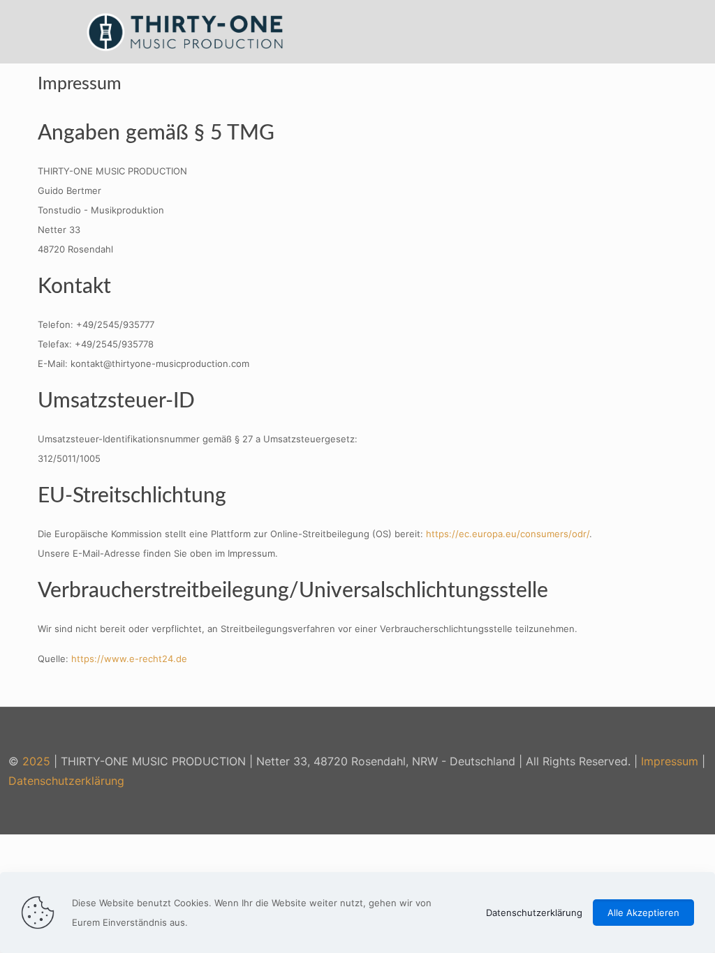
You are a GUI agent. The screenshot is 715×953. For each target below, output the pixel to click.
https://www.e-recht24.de (129, 658)
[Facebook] (647, 810)
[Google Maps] (685, 810)
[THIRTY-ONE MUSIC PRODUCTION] (186, 31)
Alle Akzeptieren (643, 912)
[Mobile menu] (655, 31)
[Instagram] (666, 810)
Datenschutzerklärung (66, 781)
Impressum (669, 761)
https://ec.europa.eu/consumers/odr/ (507, 533)
